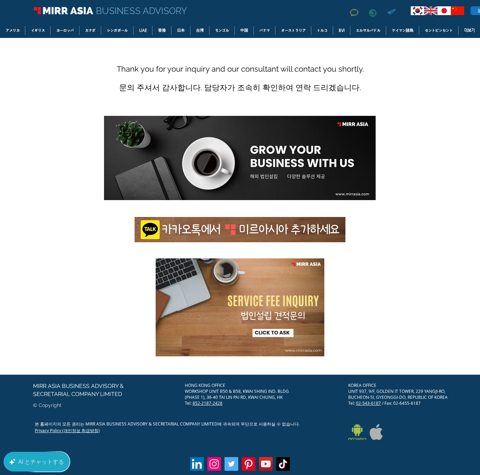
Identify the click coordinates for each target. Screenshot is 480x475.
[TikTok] (283, 464)
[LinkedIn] (197, 464)
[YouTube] (266, 464)
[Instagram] (214, 464)
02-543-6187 (368, 403)
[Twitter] (231, 464)
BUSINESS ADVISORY (141, 11)
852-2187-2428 (207, 403)
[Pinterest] (248, 464)
